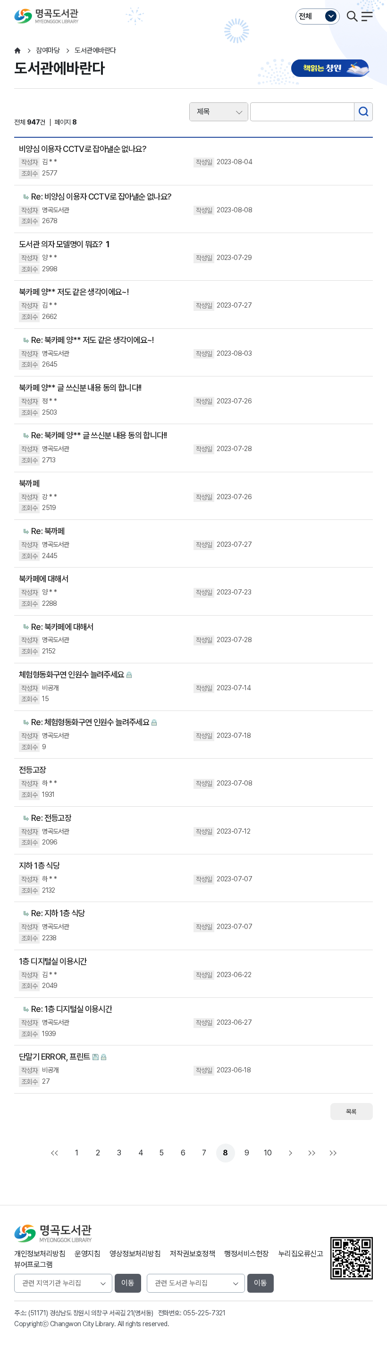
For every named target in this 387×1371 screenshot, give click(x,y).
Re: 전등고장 (51, 818)
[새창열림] (332, 69)
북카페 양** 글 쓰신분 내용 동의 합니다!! (80, 388)
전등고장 (32, 770)
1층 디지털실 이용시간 (53, 961)
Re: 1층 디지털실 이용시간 (71, 1009)
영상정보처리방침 (134, 1253)
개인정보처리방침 (39, 1253)
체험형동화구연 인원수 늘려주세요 (71, 674)
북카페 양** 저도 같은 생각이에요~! (73, 292)
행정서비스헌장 (246, 1253)
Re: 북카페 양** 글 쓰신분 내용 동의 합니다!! (99, 435)
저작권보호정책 (192, 1253)
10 (267, 1152)
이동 (128, 1283)
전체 (305, 16)
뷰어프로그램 (33, 1264)
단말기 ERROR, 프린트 (54, 1057)
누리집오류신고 (300, 1253)
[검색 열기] (352, 16)
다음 (289, 1153)
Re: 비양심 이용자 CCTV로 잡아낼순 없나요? (101, 196)
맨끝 (310, 1153)
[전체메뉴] (367, 16)
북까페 (29, 483)
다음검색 (331, 1153)
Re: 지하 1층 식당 (58, 913)
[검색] (363, 111)
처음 (55, 1153)
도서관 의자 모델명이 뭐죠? (64, 244)
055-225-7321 (204, 1313)
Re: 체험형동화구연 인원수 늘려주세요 (90, 722)
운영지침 (87, 1253)
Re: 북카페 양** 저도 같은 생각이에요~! (92, 340)
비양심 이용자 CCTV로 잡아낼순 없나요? (82, 149)
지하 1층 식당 (39, 865)
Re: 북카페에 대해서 (62, 627)
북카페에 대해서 (43, 579)
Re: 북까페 (48, 531)
